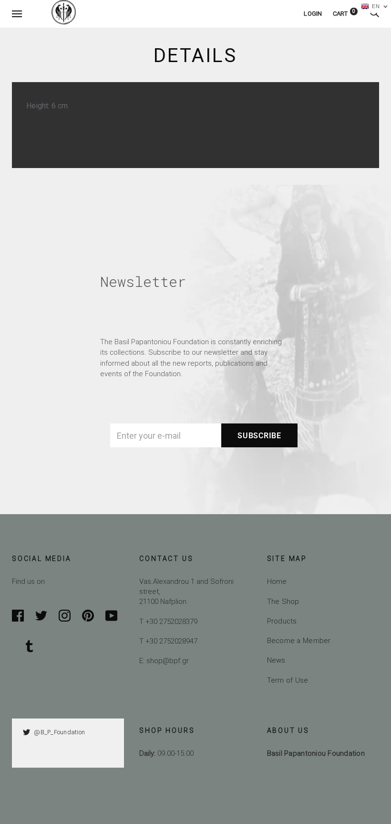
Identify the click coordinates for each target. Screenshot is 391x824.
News (276, 660)
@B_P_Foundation (59, 732)
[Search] (374, 14)
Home (277, 581)
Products (282, 620)
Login (313, 14)
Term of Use (288, 680)
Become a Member (299, 640)
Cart (344, 14)
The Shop (283, 601)
